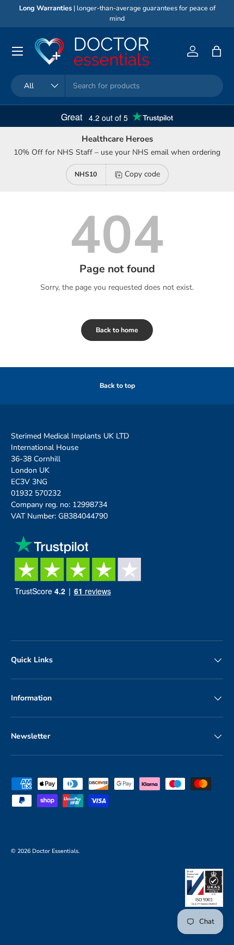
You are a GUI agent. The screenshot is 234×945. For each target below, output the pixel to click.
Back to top (117, 385)
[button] (217, 51)
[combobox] (117, 86)
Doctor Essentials (55, 851)
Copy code (142, 174)
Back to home (117, 330)
